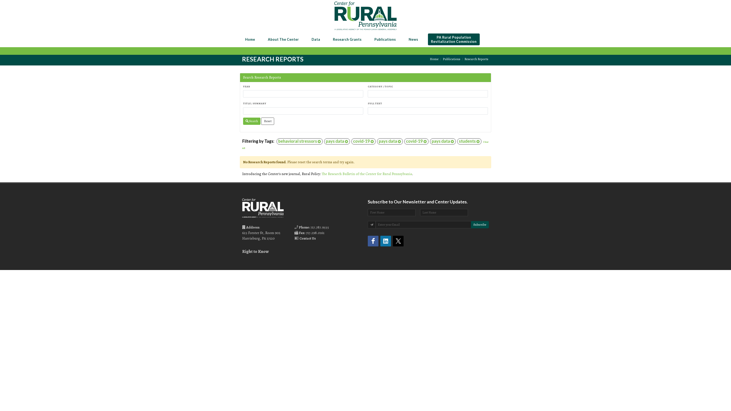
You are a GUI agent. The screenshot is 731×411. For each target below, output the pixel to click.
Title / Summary (254, 103)
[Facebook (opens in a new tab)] (373, 241)
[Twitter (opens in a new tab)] (398, 241)
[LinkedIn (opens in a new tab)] (385, 241)
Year (246, 86)
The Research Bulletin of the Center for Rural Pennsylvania (367, 173)
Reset (268, 121)
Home (434, 59)
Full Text (375, 103)
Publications (451, 59)
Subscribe (479, 225)
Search (253, 121)
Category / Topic (380, 86)
